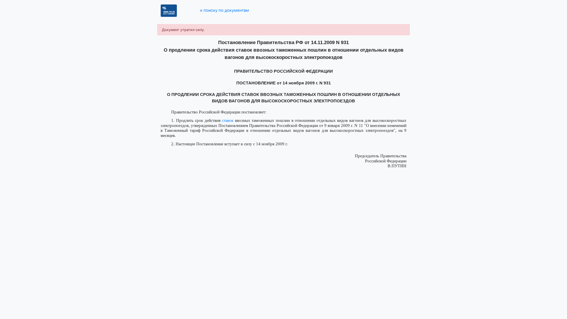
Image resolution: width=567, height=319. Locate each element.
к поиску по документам (224, 10)
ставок (227, 120)
